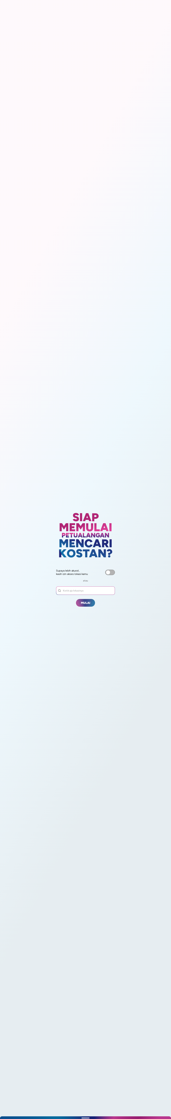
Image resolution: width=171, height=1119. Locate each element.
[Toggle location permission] (110, 572)
